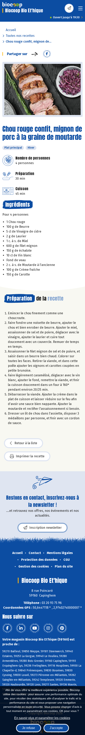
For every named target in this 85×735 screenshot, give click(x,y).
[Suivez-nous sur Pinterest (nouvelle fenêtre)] (62, 628)
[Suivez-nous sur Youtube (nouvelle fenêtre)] (35, 628)
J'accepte (56, 728)
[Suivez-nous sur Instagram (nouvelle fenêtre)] (48, 628)
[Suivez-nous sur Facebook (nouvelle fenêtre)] (7, 628)
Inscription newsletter (45, 528)
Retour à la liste (25, 443)
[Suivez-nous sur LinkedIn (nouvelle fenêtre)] (21, 628)
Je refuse (28, 728)
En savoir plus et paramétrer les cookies (42, 718)
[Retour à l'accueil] (12, 5)
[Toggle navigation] (80, 9)
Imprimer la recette (30, 456)
